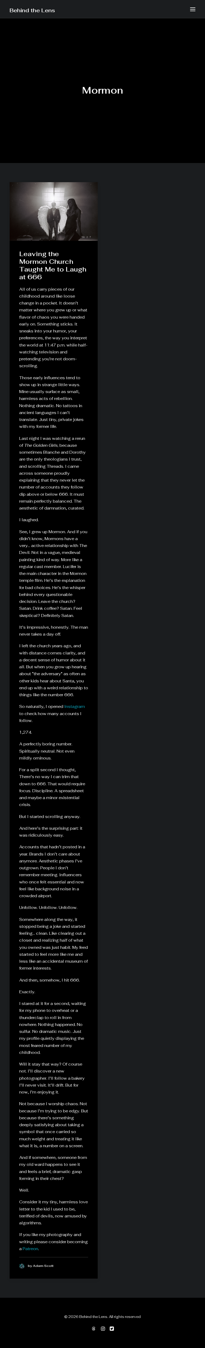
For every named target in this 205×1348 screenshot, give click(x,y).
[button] (192, 9)
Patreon (30, 1248)
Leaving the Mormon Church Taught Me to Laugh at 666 (52, 265)
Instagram (74, 706)
